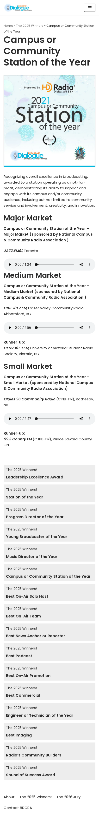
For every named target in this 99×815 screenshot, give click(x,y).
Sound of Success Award (31, 775)
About (9, 796)
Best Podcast (19, 656)
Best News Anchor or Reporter (35, 636)
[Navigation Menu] (89, 8)
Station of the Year (24, 497)
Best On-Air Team (23, 616)
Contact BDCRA (18, 807)
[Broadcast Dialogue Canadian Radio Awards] (18, 7)
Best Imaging (19, 735)
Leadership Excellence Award (34, 477)
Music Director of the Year (31, 556)
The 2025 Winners (29, 26)
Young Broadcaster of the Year (36, 536)
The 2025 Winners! (21, 469)
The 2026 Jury (68, 796)
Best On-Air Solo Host (27, 596)
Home (8, 26)
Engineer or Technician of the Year (39, 715)
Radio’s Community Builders (33, 755)
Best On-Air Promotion (28, 675)
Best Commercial (23, 695)
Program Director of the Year (35, 517)
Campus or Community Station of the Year (48, 576)
